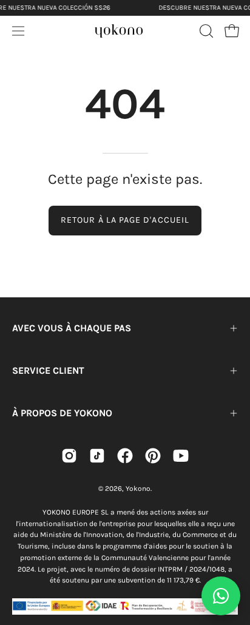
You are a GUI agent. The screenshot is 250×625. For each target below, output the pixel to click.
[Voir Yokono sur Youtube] (181, 456)
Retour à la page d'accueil (125, 220)
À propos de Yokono (62, 413)
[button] (205, 30)
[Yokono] (119, 29)
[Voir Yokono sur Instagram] (69, 456)
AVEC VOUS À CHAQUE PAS (71, 328)
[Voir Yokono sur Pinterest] (153, 456)
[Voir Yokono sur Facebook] (125, 456)
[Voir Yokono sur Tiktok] (97, 456)
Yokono (138, 488)
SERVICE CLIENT (48, 370)
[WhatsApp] (220, 595)
